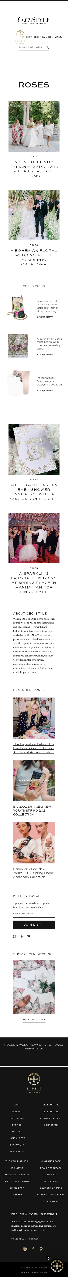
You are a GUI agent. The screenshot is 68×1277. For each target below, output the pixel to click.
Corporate (51, 1125)
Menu (58, 37)
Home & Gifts (17, 1138)
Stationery (17, 1145)
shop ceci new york (39, 37)
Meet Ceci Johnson (17, 1175)
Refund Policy (51, 1201)
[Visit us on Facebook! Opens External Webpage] (22, 936)
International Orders (51, 1195)
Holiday (17, 1132)
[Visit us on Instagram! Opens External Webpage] (14, 936)
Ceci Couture (51, 1112)
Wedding (17, 1112)
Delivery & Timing (51, 1188)
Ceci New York (34, 635)
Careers (17, 1195)
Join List (33, 925)
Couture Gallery (51, 1118)
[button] (57, 1266)
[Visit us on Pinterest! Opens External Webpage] (28, 936)
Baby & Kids (17, 1118)
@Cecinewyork (32, 1045)
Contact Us (51, 1175)
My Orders (51, 1181)
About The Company (17, 1181)
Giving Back (17, 1188)
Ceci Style (31, 619)
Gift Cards (17, 1151)
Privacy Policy (39, 1272)
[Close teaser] (48, 1258)
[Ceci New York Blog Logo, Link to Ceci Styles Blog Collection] (34, 20)
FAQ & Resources (51, 1168)
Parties (17, 1125)
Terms (23, 1272)
